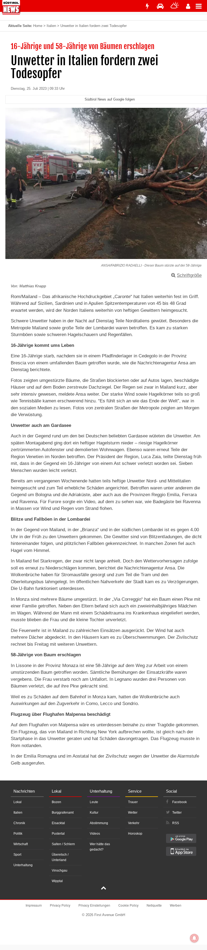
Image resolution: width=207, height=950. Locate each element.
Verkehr (133, 823)
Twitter (177, 812)
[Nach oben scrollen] (103, 888)
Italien (51, 26)
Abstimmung (99, 823)
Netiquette (154, 905)
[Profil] (188, 6)
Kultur (94, 812)
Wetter (132, 812)
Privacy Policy (60, 905)
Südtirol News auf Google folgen (110, 99)
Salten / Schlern (63, 844)
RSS (175, 823)
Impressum (34, 905)
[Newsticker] (147, 6)
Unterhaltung (23, 865)
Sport (17, 854)
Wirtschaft (20, 844)
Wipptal (57, 881)
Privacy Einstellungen (94, 905)
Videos (95, 833)
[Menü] (201, 6)
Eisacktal (58, 823)
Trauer (133, 802)
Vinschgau (59, 870)
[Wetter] (175, 6)
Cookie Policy (128, 905)
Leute (94, 802)
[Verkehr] (160, 6)
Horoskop (135, 833)
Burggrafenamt (63, 812)
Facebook (179, 802)
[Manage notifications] (194, 938)
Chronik (19, 823)
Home (37, 26)
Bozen (56, 802)
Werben (175, 905)
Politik (17, 833)
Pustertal (58, 833)
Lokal (17, 802)
